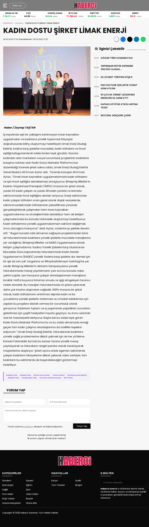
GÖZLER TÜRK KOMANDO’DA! (117, 57)
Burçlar (29, 498)
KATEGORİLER (11, 473)
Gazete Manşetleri (11, 503)
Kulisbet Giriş (11, 375)
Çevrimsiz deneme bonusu (50, 378)
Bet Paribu (68, 378)
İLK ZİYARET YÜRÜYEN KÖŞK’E (116, 77)
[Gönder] (143, 482)
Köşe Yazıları (8, 498)
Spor (28, 489)
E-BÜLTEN (107, 473)
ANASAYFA (8, 23)
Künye (54, 480)
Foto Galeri (7, 494)
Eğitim (29, 485)
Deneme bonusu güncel (77, 375)
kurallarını (28, 426)
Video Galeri (32, 494)
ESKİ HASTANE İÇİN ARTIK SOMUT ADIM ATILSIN (119, 87)
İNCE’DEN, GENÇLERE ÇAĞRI (116, 115)
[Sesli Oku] (116, 39)
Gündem (19, 23)
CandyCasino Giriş (29, 378)
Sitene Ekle (31, 503)
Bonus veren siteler (42, 375)
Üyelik (78, 480)
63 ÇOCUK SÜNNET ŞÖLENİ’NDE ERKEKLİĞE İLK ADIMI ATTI (118, 96)
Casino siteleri (59, 375)
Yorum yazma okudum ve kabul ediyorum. (35, 426)
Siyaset (29, 480)
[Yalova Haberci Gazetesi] (85, 5)
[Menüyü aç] (5, 5)
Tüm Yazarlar (58, 485)
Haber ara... (17, 5)
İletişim (78, 485)
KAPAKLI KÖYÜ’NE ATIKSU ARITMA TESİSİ (119, 106)
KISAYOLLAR (59, 473)
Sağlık (5, 489)
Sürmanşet (7, 485)
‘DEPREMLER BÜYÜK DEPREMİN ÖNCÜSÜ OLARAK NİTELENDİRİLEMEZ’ (117, 67)
